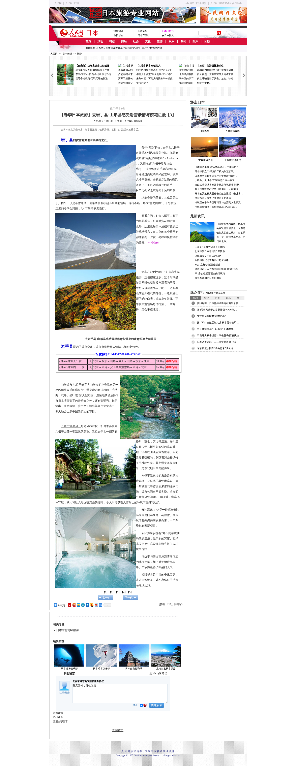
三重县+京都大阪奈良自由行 (210, 247)
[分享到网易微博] (96, 604)
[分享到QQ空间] (78, 604)
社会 (136, 41)
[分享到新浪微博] (74, 604)
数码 (183, 41)
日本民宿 (204, 131)
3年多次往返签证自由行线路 (210, 273)
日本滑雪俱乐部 (101, 668)
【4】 (124, 592)
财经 (124, 41)
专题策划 (142, 31)
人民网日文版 (72, 3)
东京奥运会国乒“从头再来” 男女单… (216, 348)
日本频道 (67, 53)
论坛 (164, 673)
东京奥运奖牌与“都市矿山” (211, 316)
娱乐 (171, 41)
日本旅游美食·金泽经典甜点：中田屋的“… (217, 167)
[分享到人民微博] (69, 604)
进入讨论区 (155, 673)
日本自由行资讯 (133, 668)
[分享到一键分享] (100, 604)
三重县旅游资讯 (204, 160)
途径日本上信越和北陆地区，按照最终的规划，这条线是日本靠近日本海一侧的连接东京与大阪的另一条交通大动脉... (215, 74)
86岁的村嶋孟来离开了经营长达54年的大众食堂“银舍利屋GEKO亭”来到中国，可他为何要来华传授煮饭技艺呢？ (94, 74)
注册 (61, 692)
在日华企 (118, 35)
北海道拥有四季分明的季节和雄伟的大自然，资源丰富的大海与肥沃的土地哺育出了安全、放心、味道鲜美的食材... (154, 74)
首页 (88, 41)
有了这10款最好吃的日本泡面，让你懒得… (218, 189)
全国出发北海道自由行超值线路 (212, 260)
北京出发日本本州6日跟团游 (210, 251)
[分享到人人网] (87, 604)
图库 (195, 41)
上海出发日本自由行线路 (208, 255)
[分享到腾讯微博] (83, 604)
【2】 (112, 592)
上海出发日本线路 (166, 668)
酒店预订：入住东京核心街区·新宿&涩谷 (216, 269)
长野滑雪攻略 (232, 131)
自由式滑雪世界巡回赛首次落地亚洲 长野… (218, 184)
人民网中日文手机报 (196, 3)
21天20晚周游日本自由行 (208, 278)
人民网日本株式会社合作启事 (226, 3)
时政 (112, 41)
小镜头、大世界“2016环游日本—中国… (216, 180)
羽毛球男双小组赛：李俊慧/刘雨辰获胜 (218, 335)
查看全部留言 (60, 721)
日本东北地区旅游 (67, 630)
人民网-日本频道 (133, 121)
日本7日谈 (143, 35)
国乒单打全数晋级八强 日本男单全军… (218, 322)
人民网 (58, 3)
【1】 (106, 592)
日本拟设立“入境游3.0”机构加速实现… (215, 171)
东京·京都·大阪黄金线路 (207, 264)
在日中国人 (168, 35)
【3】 (118, 592)
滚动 (100, 41)
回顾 (207, 41)
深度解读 (118, 31)
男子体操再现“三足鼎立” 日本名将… (216, 329)
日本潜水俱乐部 (69, 668)
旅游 (159, 41)
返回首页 (117, 730)
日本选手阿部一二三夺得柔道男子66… (217, 342)
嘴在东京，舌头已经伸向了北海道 (213, 198)
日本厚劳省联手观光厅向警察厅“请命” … (216, 175)
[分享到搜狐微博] (91, 604)
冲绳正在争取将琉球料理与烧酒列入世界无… (219, 202)
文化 (148, 41)
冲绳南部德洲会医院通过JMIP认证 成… (216, 206)
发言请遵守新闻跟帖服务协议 (88, 681)
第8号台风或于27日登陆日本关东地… (217, 309)
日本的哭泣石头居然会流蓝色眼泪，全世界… (219, 193)
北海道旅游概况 (232, 160)
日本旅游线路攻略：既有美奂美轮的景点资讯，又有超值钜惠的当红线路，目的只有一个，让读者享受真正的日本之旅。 (230, 233)
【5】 (130, 592)
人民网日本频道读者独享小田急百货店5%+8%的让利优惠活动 (129, 47)
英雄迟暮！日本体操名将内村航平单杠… (219, 303)
